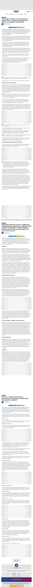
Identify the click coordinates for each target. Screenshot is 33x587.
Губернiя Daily (7, 232)
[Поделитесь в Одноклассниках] (18, 27)
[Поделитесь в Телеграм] (14, 27)
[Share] (23, 27)
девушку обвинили (22, 36)
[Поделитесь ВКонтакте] (10, 27)
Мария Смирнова (7, 23)
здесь (16, 220)
